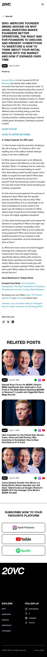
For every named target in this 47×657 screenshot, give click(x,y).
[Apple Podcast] (39, 380)
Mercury (5, 83)
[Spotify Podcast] (35, 380)
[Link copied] (3, 322)
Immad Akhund (9, 80)
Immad (19, 298)
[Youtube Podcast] (43, 380)
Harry (28, 295)
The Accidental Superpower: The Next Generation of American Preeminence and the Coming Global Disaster (24, 286)
